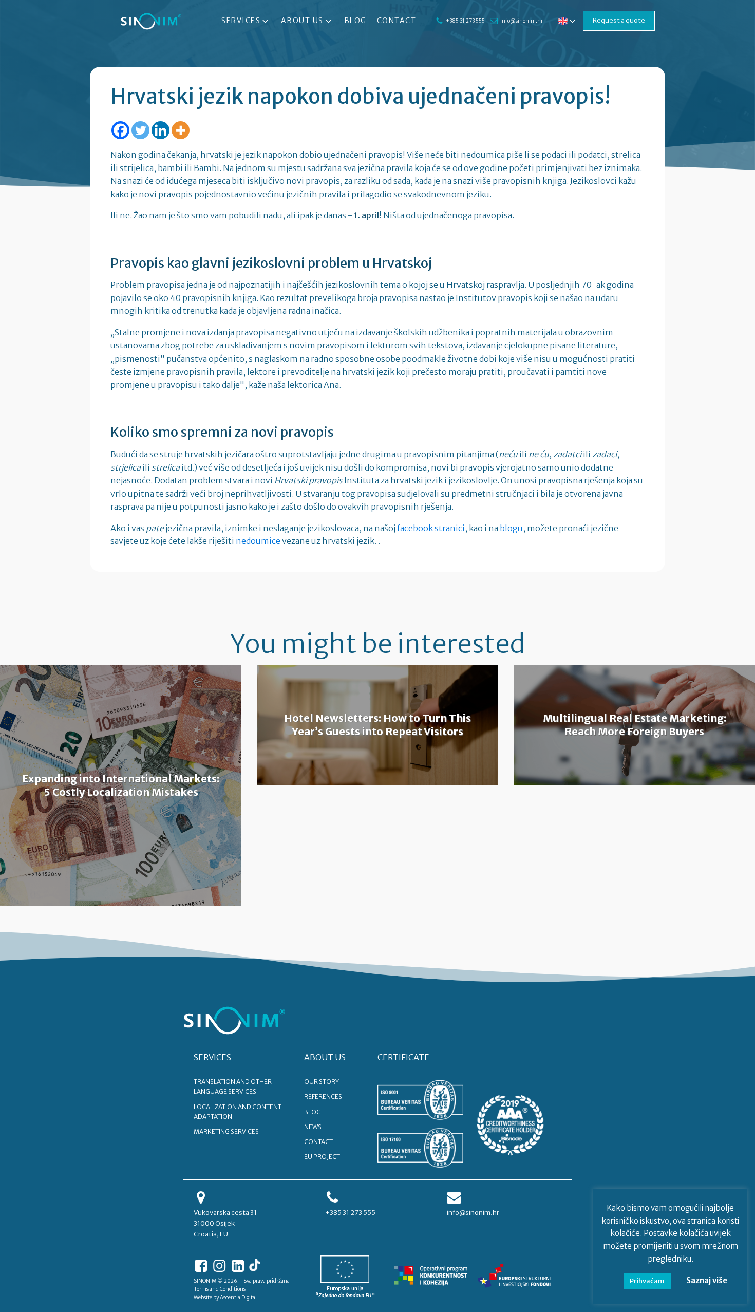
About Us (302, 20)
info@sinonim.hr (521, 20)
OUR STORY (321, 1081)
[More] (181, 130)
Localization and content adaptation (237, 1111)
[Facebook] (120, 130)
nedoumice (258, 541)
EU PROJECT (322, 1156)
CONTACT (318, 1142)
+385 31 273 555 (465, 20)
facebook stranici (431, 528)
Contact (397, 20)
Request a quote (619, 20)
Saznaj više (706, 1280)
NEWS (313, 1127)
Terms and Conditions (220, 1289)
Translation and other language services (233, 1086)
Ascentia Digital (238, 1297)
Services (240, 20)
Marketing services (226, 1131)
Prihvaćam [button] (647, 1281)
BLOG (312, 1112)
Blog (355, 20)
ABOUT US (325, 1057)
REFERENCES (323, 1096)
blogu (511, 528)
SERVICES (212, 1057)
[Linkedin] (160, 130)
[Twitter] (140, 130)
